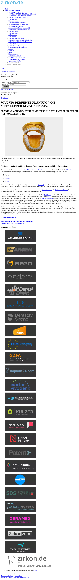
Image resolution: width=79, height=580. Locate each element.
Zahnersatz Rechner (14, 56)
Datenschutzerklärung (14, 577)
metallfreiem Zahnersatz (26, 170)
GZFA (35, 570)
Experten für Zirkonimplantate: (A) (19, 29)
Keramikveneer (13, 21)
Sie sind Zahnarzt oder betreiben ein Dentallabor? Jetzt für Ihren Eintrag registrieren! (17, 222)
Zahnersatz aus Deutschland (17, 57)
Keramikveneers (47, 190)
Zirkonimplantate (71, 170)
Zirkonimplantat (13, 31)
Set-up (10, 52)
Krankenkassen (13, 54)
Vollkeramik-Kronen (61, 190)
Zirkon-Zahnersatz (42, 170)
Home (6, 9)
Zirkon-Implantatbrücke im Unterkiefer (20, 42)
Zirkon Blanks (12, 35)
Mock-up (11, 50)
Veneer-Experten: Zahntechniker (18, 24)
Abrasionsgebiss (13, 43)
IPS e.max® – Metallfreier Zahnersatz (20, 16)
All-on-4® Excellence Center (17, 59)
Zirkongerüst (12, 36)
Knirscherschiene (13, 45)
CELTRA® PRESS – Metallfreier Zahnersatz (22, 14)
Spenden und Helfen (14, 61)
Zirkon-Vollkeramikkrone (16, 38)
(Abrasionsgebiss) (47, 198)
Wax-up (10, 49)
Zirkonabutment (13, 33)
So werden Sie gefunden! (9, 217)
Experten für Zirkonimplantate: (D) (19, 28)
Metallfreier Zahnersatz (15, 12)
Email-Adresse (7, 82)
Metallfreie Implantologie (16, 26)
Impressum (4, 577)
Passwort (5, 84)
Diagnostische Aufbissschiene (17, 47)
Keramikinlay (12, 19)
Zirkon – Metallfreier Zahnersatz (18, 17)
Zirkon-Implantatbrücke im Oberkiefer (20, 40)
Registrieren (4, 98)
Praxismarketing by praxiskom (11, 576)
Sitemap (23, 577)
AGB (27, 577)
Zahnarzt (41, 185)
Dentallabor (47, 195)
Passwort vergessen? (7, 89)
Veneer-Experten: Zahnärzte (17, 22)
